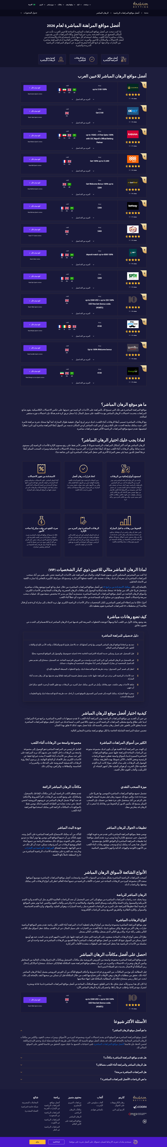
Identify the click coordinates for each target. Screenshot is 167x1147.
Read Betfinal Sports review (35, 189)
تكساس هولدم (97, 1109)
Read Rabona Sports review (35, 142)
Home (146, 13)
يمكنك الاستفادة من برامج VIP (116, 587)
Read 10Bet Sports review (35, 307)
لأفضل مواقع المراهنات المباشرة (109, 1044)
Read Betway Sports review (35, 212)
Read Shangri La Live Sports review (35, 377)
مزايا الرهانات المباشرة (80, 59)
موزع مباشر (50, 5)
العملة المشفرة (31, 1110)
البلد (78, 5)
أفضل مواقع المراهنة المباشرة (110, 59)
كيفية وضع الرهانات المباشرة (47, 59)
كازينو (41, 5)
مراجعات (86, 5)
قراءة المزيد (56, 1142)
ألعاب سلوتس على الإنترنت (95, 1104)
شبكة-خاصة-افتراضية (29, 1106)
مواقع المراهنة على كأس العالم (73, 1122)
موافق (37, 1142)
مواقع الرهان (69, 5)
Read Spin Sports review (35, 282)
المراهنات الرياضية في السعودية (52, 1114)
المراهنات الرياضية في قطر (52, 1128)
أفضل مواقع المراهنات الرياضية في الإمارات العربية (52, 1105)
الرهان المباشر (75, 1116)
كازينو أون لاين (118, 1109)
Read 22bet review (35, 259)
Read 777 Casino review (35, 235)
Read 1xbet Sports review (35, 117)
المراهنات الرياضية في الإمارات (39, 848)
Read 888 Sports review (35, 165)
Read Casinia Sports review (35, 94)
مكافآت (60, 5)
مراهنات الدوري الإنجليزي (74, 1104)
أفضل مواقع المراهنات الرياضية (126, 13)
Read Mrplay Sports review (35, 330)
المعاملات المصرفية (30, 1102)
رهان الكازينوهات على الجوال (117, 1104)
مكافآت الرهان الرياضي (75, 1111)
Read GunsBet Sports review (34, 354)
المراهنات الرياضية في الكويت (52, 1121)
